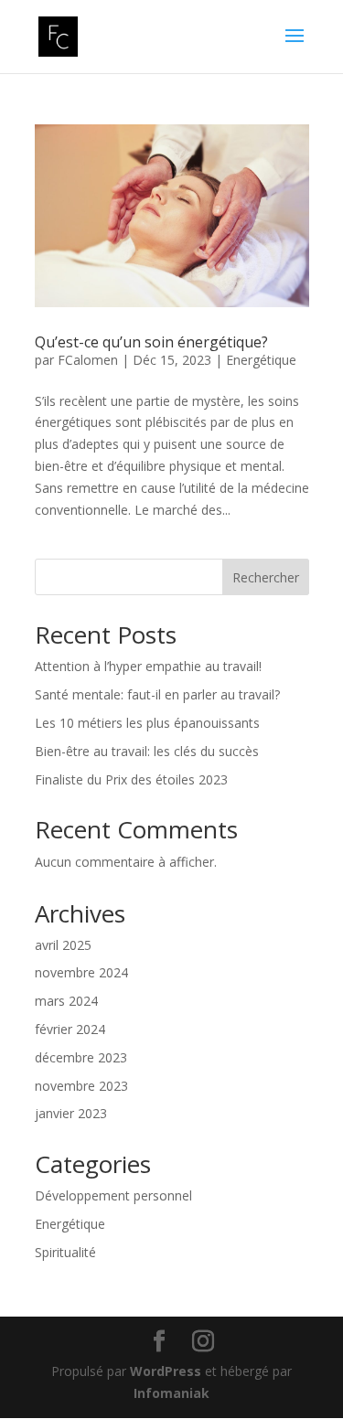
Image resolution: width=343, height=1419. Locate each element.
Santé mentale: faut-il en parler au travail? (157, 694)
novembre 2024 (81, 972)
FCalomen (88, 359)
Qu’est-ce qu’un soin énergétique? (151, 342)
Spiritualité (65, 1252)
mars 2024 (66, 1000)
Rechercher (265, 577)
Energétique (261, 359)
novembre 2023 (81, 1085)
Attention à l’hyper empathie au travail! (148, 666)
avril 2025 (63, 945)
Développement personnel (113, 1195)
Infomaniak (171, 1393)
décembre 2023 (81, 1057)
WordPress (165, 1371)
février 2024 (70, 1029)
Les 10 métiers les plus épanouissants (147, 722)
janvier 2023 (71, 1113)
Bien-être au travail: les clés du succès (147, 751)
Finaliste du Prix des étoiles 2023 (131, 779)
